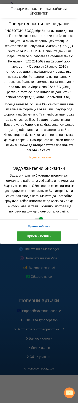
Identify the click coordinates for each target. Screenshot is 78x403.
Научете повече (39, 157)
